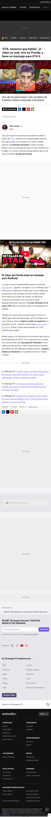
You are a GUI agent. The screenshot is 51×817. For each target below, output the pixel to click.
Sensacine (29, 741)
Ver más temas (9, 695)
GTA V (23, 407)
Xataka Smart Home (9, 736)
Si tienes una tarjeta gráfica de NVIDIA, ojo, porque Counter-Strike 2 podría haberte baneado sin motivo (24, 387)
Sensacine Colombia (33, 797)
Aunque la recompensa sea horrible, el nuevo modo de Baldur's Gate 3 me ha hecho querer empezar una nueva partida (25, 399)
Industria (6, 670)
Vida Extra (29, 729)
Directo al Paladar (8, 757)
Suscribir (44, 629)
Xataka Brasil (7, 794)
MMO (5, 674)
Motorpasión (30, 757)
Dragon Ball (32, 38)
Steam (46, 7)
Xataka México (8, 791)
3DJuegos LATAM (32, 791)
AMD (5, 688)
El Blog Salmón (31, 772)
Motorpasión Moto (32, 760)
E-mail (32, 109)
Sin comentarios (10, 109)
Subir (42, 714)
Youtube (22, 645)
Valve (28, 679)
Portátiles (30, 674)
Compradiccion (8, 779)
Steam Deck (31, 683)
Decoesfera (7, 775)
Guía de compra (9, 7)
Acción (23, 7)
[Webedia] (45, 1)
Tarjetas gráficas (32, 670)
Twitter (24, 109)
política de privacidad (31, 634)
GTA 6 (12, 138)
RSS (27, 645)
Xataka (5, 726)
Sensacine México (32, 794)
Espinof (28, 745)
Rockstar (5, 287)
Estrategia (35, 7)
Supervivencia (44, 38)
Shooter (13, 38)
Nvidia (5, 683)
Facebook (19, 109)
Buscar (48, 704)
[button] (15, 126)
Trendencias (7, 772)
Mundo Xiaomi (7, 739)
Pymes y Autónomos (33, 775)
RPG (6, 38)
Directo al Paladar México (11, 801)
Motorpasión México (33, 801)
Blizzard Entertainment (35, 688)
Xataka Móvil (7, 729)
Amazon (22, 38)
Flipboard (28, 109)
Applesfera (6, 733)
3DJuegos (29, 726)
